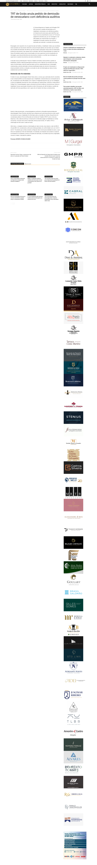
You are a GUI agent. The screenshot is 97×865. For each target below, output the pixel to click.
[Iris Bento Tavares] (73, 788)
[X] (90, 1)
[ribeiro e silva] (73, 800)
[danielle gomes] (73, 298)
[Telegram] (31, 22)
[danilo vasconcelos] (73, 813)
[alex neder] (73, 573)
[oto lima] (73, 661)
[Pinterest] (18, 22)
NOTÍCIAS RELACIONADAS (17, 163)
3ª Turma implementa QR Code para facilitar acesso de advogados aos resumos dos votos (35, 198)
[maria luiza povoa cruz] (73, 273)
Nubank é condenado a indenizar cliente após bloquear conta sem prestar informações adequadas (74, 59)
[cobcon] (73, 236)
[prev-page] (11, 203)
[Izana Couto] (73, 336)
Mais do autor (28, 163)
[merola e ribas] (73, 623)
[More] (34, 22)
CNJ (76, 4)
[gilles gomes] (73, 611)
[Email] (25, 22)
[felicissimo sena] (73, 436)
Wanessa (65, 52)
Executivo (54, 4)
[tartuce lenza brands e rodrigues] (73, 725)
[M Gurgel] (73, 148)
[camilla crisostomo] (73, 511)
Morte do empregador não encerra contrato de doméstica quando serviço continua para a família (18, 198)
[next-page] (14, 203)
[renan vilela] (73, 248)
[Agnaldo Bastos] (73, 211)
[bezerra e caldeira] (73, 386)
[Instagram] (88, 1)
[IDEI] (75, 688)
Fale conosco (41, 0)
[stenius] (73, 423)
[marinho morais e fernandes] (73, 448)
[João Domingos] (73, 311)
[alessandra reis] (73, 523)
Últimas (46, 0)
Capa (21, 0)
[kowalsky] (73, 713)
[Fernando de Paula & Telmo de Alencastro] (73, 361)
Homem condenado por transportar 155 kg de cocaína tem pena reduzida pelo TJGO (74, 49)
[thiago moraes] (73, 536)
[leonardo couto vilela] (73, 286)
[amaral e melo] (73, 486)
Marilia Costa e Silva (67, 72)
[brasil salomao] (73, 598)
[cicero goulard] (73, 586)
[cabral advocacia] (73, 198)
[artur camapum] (73, 123)
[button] (89, 4)
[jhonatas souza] (73, 398)
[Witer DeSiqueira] (73, 111)
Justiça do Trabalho (21, 10)
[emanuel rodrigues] (73, 825)
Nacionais (70, 4)
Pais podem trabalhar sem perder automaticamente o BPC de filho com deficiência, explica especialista (73, 88)
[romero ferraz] (73, 750)
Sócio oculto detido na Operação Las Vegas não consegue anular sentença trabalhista (18, 180)
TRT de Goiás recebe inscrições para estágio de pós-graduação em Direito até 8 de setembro (52, 180)
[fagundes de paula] (73, 373)
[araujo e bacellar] (73, 636)
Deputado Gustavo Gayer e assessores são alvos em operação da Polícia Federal (21, 155)
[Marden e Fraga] (73, 411)
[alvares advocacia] (73, 473)
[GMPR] (73, 161)
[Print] (28, 22)
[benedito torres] (73, 775)
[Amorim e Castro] (73, 738)
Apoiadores (31, 0)
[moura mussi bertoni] (73, 186)
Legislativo (62, 4)
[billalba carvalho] (73, 548)
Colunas (24, 4)
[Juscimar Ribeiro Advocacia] (73, 700)
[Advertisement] (35, 101)
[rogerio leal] (73, 173)
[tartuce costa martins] (73, 348)
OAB (49, 4)
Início (12, 10)
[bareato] (73, 136)
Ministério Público (40, 4)
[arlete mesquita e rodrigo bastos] (73, 323)
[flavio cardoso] (73, 561)
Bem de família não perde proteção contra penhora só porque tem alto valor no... (74, 78)
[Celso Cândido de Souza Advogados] (73, 461)
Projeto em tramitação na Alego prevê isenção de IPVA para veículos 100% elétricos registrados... (73, 68)
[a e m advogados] (73, 223)
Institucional (25, 0)
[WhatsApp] (21, 22)
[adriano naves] (73, 673)
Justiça (31, 4)
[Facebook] (85, 1)
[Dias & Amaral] (74, 261)
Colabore (35, 0)
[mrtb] (73, 498)
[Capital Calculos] (73, 648)
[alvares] (73, 763)
